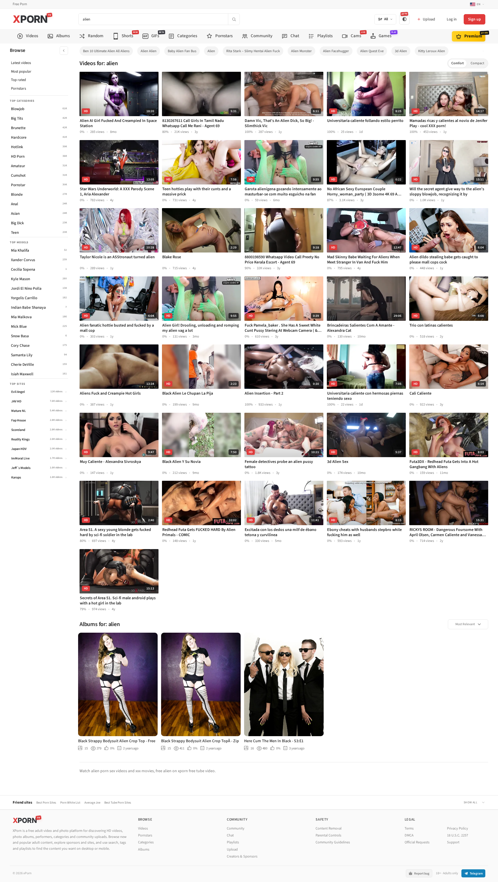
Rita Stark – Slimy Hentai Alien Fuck (253, 51)
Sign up (474, 19)
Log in (451, 19)
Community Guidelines (333, 842)
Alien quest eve (372, 51)
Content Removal (329, 828)
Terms (409, 828)
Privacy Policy (457, 828)
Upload (232, 849)
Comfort (457, 63)
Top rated (18, 79)
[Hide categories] (64, 50)
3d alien (401, 51)
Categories (146, 842)
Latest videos (21, 62)
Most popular (21, 71)
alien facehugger (336, 51)
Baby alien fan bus (182, 51)
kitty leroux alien (431, 51)
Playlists (233, 842)
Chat (230, 835)
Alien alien (148, 51)
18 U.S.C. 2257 (457, 835)
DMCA (409, 835)
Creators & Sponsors (242, 856)
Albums (143, 849)
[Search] (233, 19)
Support (453, 842)
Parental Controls (328, 835)
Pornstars (18, 88)
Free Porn (20, 4)
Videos (143, 828)
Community (235, 828)
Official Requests (417, 842)
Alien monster (301, 51)
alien (211, 51)
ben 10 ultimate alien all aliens (106, 51)
